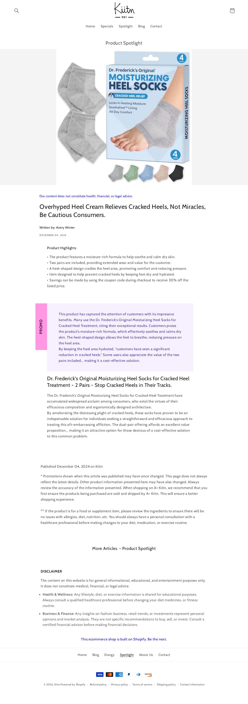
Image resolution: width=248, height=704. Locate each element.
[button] (17, 11)
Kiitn (57, 684)
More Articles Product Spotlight (124, 548)
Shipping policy (166, 684)
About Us (146, 655)
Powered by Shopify (72, 684)
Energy (109, 655)
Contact (164, 655)
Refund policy (98, 684)
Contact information (192, 684)
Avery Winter (65, 227)
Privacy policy (119, 684)
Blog (95, 655)
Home (82, 655)
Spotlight (127, 655)
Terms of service (142, 684)
